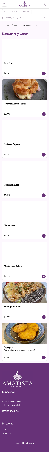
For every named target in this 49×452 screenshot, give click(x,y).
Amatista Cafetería (9, 25)
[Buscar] (3, 18)
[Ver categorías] (44, 18)
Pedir (4, 430)
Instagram (6, 417)
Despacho (6, 398)
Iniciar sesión (7, 433)
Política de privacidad (11, 405)
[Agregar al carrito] (44, 73)
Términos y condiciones (11, 402)
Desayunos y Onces (15, 18)
